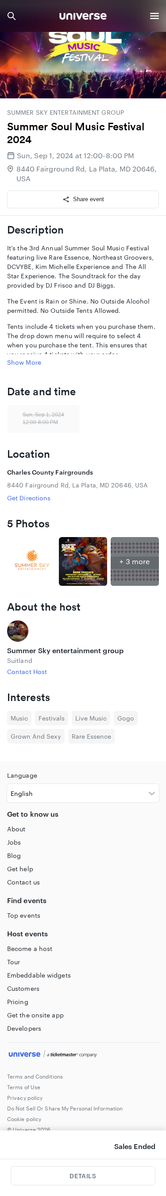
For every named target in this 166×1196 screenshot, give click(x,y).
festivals (52, 718)
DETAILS (82, 1176)
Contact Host (27, 671)
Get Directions (28, 498)
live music (91, 718)
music (19, 718)
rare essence (91, 736)
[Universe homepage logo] (83, 17)
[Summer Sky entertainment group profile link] (83, 631)
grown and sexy (36, 736)
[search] (11, 16)
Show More (24, 362)
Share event (88, 199)
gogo (125, 718)
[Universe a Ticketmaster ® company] (83, 1055)
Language (22, 775)
